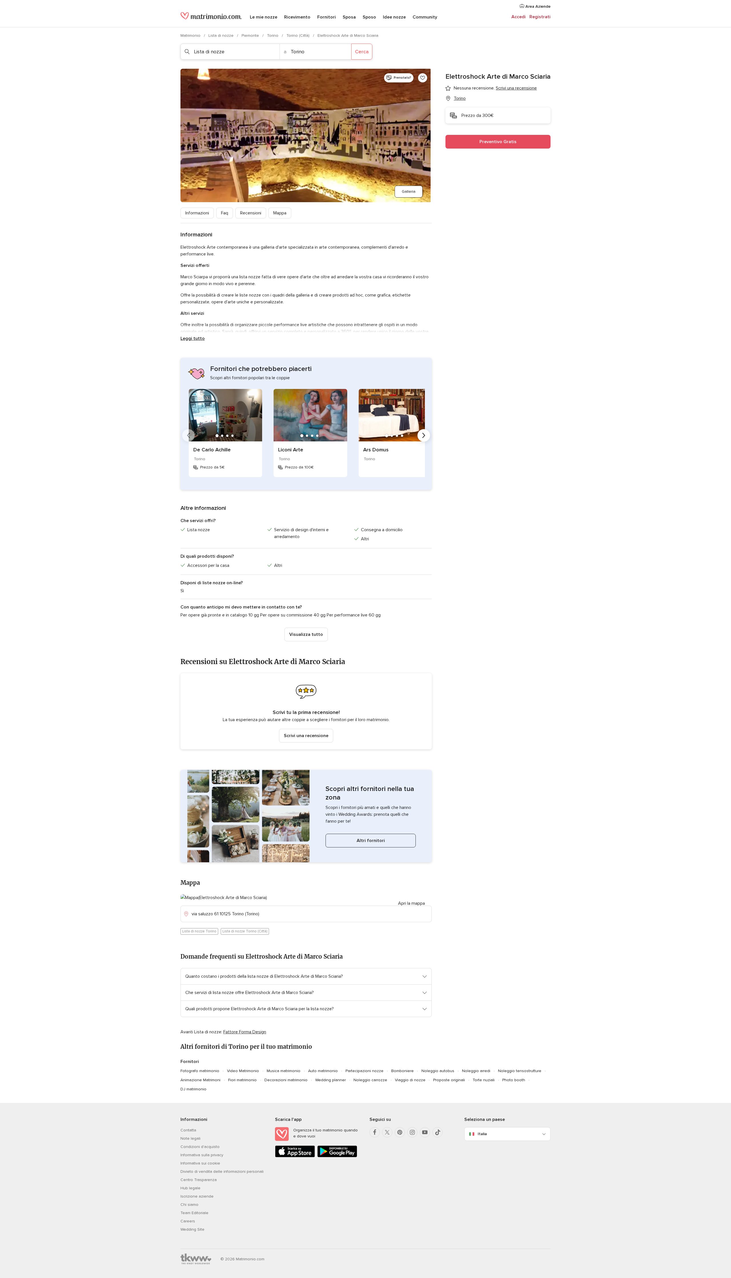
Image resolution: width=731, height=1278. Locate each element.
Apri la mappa (411, 903)
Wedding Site (192, 1229)
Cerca (362, 51)
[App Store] (295, 1156)
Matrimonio (191, 35)
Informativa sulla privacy (201, 1155)
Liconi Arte (290, 450)
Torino (273, 35)
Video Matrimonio (243, 1070)
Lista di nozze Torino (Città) (244, 931)
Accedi (518, 17)
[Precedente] (188, 435)
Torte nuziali (484, 1080)
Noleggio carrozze (370, 1080)
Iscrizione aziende (197, 1196)
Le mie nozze (263, 17)
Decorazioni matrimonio (286, 1080)
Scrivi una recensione (306, 736)
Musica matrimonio (283, 1070)
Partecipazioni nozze (364, 1070)
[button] (306, 711)
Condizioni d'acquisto (200, 1146)
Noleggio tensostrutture (519, 1070)
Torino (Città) (298, 35)
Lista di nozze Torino (199, 931)
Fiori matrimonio (242, 1080)
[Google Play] (337, 1156)
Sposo (369, 17)
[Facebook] (374, 1132)
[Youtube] (425, 1132)
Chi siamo (189, 1204)
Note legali (190, 1138)
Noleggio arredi (476, 1070)
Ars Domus (376, 450)
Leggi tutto (192, 338)
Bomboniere (402, 1070)
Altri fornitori (371, 840)
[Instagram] (412, 1132)
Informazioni (197, 213)
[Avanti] (423, 435)
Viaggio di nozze (410, 1080)
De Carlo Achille (212, 450)
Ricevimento (297, 17)
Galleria (408, 191)
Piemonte (251, 35)
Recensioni (250, 213)
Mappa (279, 213)
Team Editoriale (194, 1212)
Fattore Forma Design (244, 1032)
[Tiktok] (437, 1132)
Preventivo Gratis (498, 142)
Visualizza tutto (306, 634)
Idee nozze (394, 17)
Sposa (349, 17)
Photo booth (513, 1080)
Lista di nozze (221, 35)
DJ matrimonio (193, 1089)
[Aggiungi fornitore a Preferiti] (422, 77)
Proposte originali (449, 1080)
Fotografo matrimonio (199, 1070)
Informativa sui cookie (200, 1163)
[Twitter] (387, 1132)
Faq (224, 213)
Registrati (540, 17)
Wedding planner (330, 1080)
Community (425, 17)
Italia (482, 1133)
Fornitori (326, 17)
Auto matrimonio (323, 1070)
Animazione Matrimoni (200, 1080)
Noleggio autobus (437, 1070)
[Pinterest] (400, 1132)
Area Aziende (537, 6)
